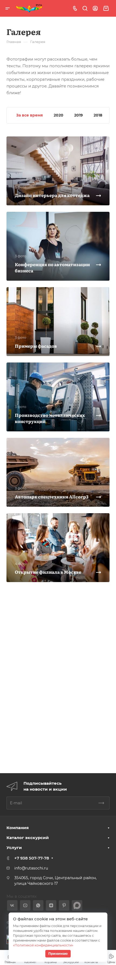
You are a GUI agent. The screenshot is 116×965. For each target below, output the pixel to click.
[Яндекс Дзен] (51, 905)
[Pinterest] (64, 905)
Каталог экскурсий (27, 837)
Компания (17, 827)
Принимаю (58, 954)
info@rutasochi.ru (31, 868)
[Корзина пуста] (106, 8)
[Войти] (95, 8)
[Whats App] (38, 905)
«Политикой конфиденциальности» (43, 945)
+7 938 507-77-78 (31, 858)
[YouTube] (25, 905)
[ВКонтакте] (12, 905)
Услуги (14, 847)
